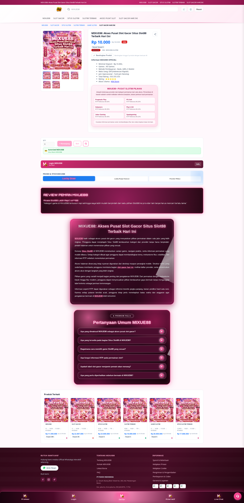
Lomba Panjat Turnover (121, 178)
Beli (77, 144)
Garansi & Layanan (160, 480)
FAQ (98, 472)
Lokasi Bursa (102, 468)
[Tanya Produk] (86, 143)
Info (198, 164)
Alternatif (170, 499)
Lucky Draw (69, 178)
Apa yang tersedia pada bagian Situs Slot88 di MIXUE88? (105, 340)
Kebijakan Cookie (159, 468)
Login (73, 499)
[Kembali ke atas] (238, 490)
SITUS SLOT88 (165, 2)
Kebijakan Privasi (159, 464)
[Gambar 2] (56, 75)
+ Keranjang (64, 144)
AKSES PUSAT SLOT (108, 18)
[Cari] (68, 9)
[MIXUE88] (51, 9)
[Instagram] (49, 479)
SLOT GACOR (153, 2)
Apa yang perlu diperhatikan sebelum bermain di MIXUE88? (106, 375)
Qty (44, 140)
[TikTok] (54, 479)
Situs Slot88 (87, 251)
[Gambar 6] (56, 85)
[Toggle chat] (237, 496)
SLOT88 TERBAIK (178, 2)
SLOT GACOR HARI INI (195, 2)
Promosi (25, 499)
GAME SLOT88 (92, 25)
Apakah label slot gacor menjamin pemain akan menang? (105, 366)
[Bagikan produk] (155, 34)
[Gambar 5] (47, 85)
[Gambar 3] (65, 75)
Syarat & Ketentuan (161, 460)
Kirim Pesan (51, 468)
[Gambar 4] (75, 75)
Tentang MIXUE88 (104, 460)
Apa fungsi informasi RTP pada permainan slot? (101, 358)
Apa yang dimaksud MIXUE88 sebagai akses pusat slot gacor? (108, 331)
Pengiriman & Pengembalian (164, 472)
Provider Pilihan (175, 178)
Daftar (122, 499)
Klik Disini (115, 81)
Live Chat (218, 499)
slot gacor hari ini (125, 267)
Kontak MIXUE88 (103, 464)
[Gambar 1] (47, 75)
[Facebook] (43, 479)
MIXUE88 (142, 2)
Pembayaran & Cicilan (162, 476)
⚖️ (191, 9)
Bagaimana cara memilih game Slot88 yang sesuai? (103, 349)
